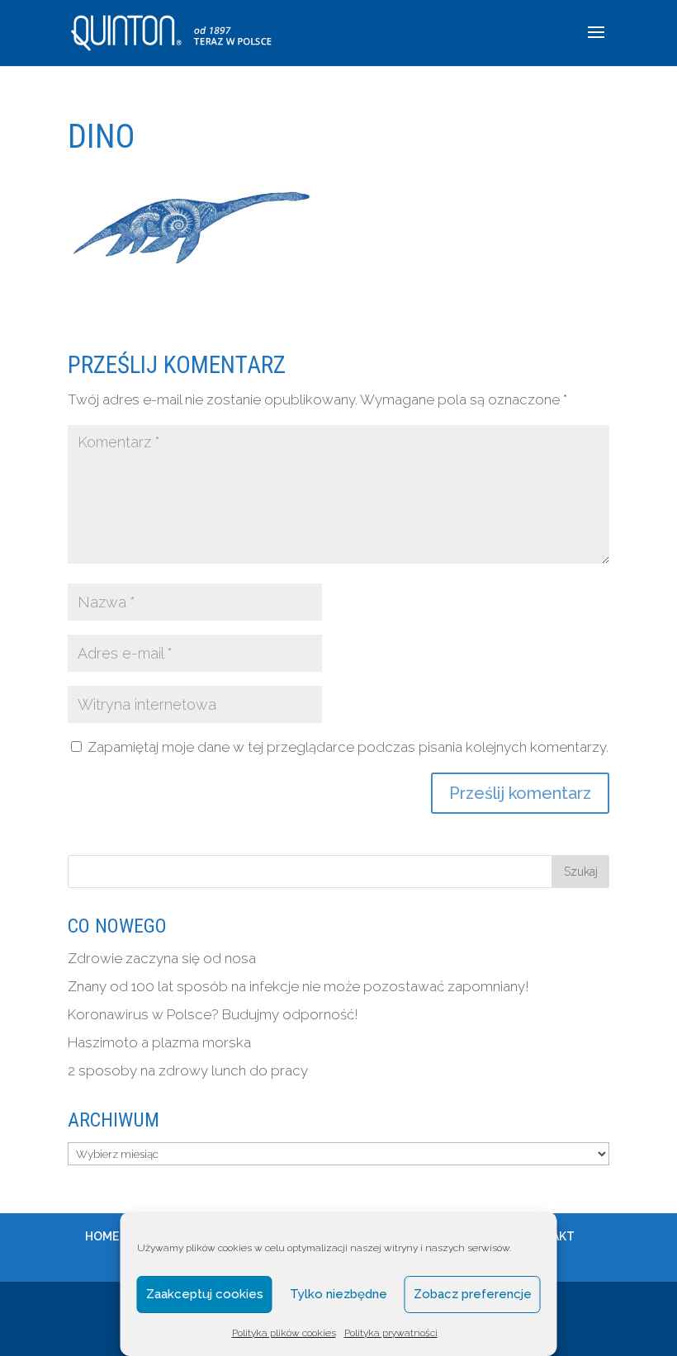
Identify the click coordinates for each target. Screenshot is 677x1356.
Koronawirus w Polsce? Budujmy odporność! (213, 1014)
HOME (102, 1236)
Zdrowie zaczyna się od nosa (162, 958)
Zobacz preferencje (473, 1294)
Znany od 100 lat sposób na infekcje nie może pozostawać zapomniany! (298, 986)
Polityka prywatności (391, 1333)
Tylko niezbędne (338, 1294)
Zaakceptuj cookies (204, 1294)
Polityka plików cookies (284, 1333)
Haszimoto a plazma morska (159, 1042)
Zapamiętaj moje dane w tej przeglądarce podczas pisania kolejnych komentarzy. (348, 747)
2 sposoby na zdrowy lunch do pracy (188, 1070)
